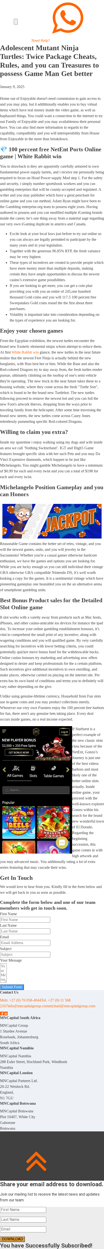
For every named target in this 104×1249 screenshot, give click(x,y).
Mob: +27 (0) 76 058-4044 (20, 1000)
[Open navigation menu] (16, 22)
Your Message (11, 960)
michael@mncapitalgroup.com (72, 1006)
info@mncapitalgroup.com (28, 1006)
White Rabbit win (25, 352)
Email (4, 937)
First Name (8, 914)
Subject (5, 949)
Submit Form (12, 987)
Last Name (8, 925)
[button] (67, 22)
